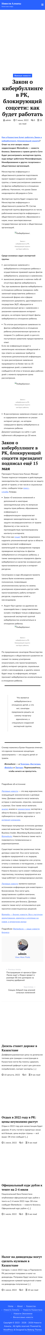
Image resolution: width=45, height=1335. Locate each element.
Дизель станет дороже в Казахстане (19, 1048)
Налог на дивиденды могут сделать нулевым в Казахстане (22, 1261)
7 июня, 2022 (22, 120)
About (19, 1306)
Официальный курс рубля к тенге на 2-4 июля (22, 1187)
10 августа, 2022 (12, 1074)
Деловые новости (10, 791)
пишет (17, 537)
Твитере (19, 767)
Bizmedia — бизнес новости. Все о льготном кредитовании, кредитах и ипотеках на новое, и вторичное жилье (22, 918)
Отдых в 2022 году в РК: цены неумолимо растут (20, 1119)
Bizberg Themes (34, 1329)
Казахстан (31, 1306)
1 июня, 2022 (10, 1142)
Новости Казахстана (32, 1310)
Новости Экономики (23, 1313)
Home (10, 1306)
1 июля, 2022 (10, 1214)
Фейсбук (8, 767)
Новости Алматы (11, 1310)
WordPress (8, 1329)
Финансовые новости (23, 1317)
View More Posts (22, 957)
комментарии (24, 809)
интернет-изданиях (11, 820)
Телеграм (24, 764)
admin (8, 120)
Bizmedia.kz (7, 836)
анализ (5, 809)
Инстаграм (35, 764)
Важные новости (22, 75)
